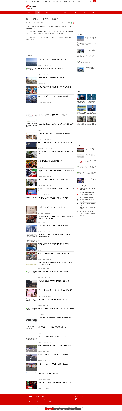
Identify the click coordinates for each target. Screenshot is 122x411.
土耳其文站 (52, 402)
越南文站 (45, 399)
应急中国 (70, 1)
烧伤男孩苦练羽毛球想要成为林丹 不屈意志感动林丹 (54, 87)
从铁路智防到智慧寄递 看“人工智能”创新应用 (90, 50)
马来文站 (39, 399)
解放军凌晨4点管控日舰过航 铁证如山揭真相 (52, 327)
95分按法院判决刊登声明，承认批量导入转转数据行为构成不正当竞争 (90, 155)
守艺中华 (66, 1)
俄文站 (65, 396)
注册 (90, 1)
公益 (57, 1)
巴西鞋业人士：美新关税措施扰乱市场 (90, 62)
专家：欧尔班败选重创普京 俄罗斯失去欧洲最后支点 (54, 382)
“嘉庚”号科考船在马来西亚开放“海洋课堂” (90, 68)
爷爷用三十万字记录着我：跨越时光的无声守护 (53, 336)
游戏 (43, 1)
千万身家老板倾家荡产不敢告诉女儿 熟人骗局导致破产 (55, 290)
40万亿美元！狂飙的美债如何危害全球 (90, 56)
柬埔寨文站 (59, 399)
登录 (94, 1)
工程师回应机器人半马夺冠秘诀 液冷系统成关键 (53, 364)
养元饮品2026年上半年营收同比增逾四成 (90, 167)
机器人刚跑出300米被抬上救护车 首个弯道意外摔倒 (54, 253)
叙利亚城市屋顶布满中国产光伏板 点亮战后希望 (53, 271)
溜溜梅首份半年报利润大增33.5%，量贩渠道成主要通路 (90, 173)
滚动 (93, 12)
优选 (60, 1)
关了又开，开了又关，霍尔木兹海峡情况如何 (52, 59)
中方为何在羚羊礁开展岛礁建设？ (87, 192)
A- (65, 22)
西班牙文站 (72, 396)
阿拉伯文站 (85, 396)
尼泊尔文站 (32, 402)
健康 (54, 1)
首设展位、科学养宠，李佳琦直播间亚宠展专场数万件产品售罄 (90, 179)
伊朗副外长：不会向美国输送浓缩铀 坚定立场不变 (54, 299)
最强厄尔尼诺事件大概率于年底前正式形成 (90, 44)
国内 (28, 12)
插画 (51, 1)
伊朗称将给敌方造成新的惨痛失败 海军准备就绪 (53, 198)
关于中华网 (39, 407)
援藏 (49, 1)
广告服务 (46, 407)
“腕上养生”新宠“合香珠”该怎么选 (87, 211)
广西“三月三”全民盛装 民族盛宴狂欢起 (50, 161)
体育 (56, 12)
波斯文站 (59, 402)
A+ (62, 22)
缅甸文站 (78, 399)
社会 (47, 12)
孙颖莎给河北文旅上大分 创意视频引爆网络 (51, 207)
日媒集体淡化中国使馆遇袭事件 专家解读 (51, 78)
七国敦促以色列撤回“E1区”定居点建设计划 (87, 214)
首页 (27, 1)
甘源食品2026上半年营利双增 (90, 161)
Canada (63, 401)
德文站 (39, 396)
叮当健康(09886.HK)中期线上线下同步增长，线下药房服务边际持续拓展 (90, 149)
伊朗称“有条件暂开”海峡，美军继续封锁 (50, 68)
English (30, 396)
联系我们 (52, 407)
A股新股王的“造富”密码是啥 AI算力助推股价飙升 (53, 115)
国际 (38, 12)
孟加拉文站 (45, 402)
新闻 (31, 16)
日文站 (78, 396)
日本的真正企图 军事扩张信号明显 (49, 373)
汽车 (40, 1)
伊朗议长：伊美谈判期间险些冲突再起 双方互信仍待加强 (56, 308)
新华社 (41, 22)
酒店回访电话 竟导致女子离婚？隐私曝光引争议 (53, 225)
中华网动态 (83, 407)
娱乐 (38, 1)
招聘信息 (58, 407)
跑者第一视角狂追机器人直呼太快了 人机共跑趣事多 (54, 355)
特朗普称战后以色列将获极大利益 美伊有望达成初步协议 (56, 124)
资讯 (30, 1)
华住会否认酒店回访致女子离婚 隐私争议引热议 (53, 96)
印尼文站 (72, 399)
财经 (35, 1)
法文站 (59, 396)
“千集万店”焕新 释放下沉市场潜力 (87, 194)
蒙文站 (85, 399)
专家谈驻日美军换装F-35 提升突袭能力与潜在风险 (54, 281)
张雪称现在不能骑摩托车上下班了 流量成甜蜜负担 (54, 244)
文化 (46, 1)
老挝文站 (52, 399)
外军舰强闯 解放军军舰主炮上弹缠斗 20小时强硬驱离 (54, 318)
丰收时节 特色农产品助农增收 (86, 197)
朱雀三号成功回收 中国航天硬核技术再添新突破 (90, 38)
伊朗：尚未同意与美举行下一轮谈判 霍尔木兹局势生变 (55, 142)
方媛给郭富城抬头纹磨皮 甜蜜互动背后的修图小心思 (54, 133)
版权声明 (64, 407)
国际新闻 (35, 16)
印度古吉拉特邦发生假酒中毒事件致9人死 (87, 200)
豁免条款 (70, 407)
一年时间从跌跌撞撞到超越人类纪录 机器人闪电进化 (54, 345)
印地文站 (39, 402)
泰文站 (65, 399)
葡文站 (52, 396)
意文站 (45, 396)
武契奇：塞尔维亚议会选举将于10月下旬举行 (87, 189)
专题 (65, 12)
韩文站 (32, 399)
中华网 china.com (31, 7)
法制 (62, 1)
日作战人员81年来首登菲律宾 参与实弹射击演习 (53, 179)
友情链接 (76, 407)
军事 (32, 1)
